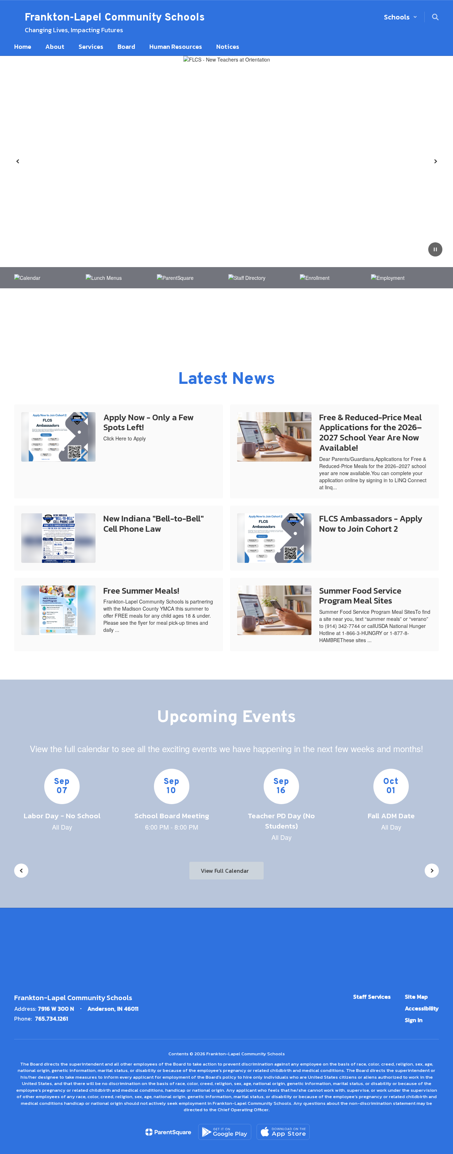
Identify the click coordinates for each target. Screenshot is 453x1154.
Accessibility (422, 1008)
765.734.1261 (51, 1018)
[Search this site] (435, 17)
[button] (400, 17)
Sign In (414, 1020)
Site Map (416, 996)
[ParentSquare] (168, 1132)
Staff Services (372, 996)
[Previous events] (21, 871)
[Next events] (432, 871)
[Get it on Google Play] (224, 1132)
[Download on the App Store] (283, 1132)
